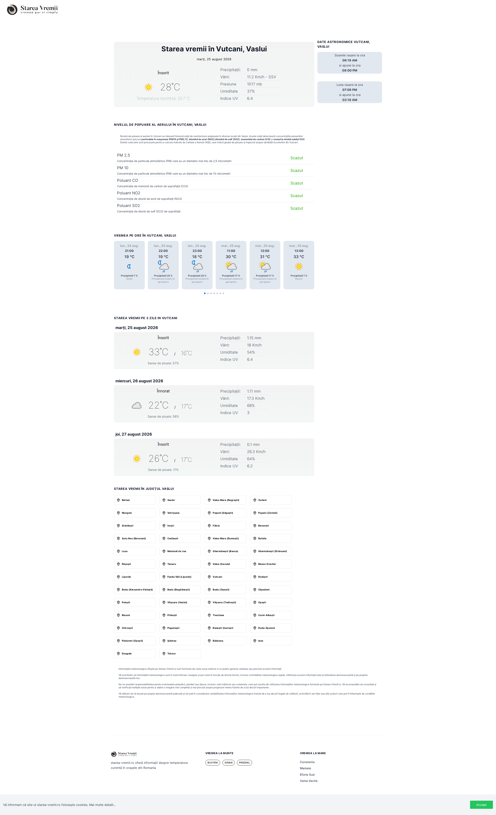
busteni (213, 762)
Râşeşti (126, 564)
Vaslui (171, 500)
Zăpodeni (264, 589)
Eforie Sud (307, 774)
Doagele (127, 653)
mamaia (305, 768)
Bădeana (218, 640)
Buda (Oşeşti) (221, 589)
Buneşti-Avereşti (223, 627)
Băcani (126, 615)
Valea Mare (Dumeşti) (226, 538)
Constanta (307, 762)
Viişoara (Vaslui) (177, 602)
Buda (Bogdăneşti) (178, 589)
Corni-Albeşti (266, 615)
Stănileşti (127, 525)
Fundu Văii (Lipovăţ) (179, 576)
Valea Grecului (221, 564)
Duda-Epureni (266, 627)
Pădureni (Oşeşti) (132, 640)
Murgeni (127, 512)
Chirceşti (127, 627)
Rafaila (262, 538)
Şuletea (172, 640)
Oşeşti (262, 602)
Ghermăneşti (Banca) (225, 551)
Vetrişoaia (173, 512)
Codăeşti (172, 538)
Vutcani (217, 576)
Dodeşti (263, 576)
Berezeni (263, 525)
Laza (125, 551)
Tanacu (171, 564)
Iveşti (170, 525)
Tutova (171, 653)
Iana (260, 640)
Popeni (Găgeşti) (223, 512)
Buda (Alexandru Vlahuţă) (137, 589)
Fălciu (216, 525)
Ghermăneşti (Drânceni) (272, 551)
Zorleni (262, 500)
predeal (244, 762)
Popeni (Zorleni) (267, 512)
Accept (481, 805)
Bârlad (126, 500)
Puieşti (126, 602)
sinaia (228, 762)
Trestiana (218, 615)
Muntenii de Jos (176, 551)
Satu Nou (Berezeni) (134, 538)
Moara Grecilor (267, 564)
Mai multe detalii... (102, 805)
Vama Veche (309, 781)
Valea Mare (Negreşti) (226, 500)
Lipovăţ (126, 576)
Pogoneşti (173, 627)
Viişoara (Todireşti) (224, 602)
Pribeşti (172, 615)
